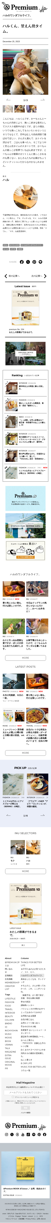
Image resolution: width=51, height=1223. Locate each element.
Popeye (18, 1216)
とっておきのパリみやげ (31, 1012)
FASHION (9, 1002)
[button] (8, 99)
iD (6, 1027)
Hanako (45, 1214)
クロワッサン (31, 1214)
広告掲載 (9, 979)
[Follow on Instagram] (6, 1134)
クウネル (11, 1216)
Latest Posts (26, 666)
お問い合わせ (41, 1219)
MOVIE (8, 1037)
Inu (6, 245)
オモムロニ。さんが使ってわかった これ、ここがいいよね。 (33, 988)
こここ (36, 1216)
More (25, 658)
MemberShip (12, 982)
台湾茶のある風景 (28, 1016)
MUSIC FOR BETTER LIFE (33, 1067)
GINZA (39, 1214)
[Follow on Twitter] (12, 1134)
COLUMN (15, 245)
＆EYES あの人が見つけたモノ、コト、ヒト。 (33, 970)
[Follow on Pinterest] (39, 1134)
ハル (6, 178)
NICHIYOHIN (11, 1030)
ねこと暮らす (26, 1060)
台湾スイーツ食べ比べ (30, 1023)
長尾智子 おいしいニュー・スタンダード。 (33, 1031)
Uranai (9, 1045)
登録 (25, 1108)
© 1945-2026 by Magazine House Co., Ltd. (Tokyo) (25, 1210)
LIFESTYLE (10, 998)
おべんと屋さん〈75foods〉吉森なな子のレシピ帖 (33, 1043)
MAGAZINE (10, 1052)
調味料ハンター (27, 1005)
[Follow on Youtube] (23, 1134)
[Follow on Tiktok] (28, 1134)
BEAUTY (9, 1016)
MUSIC (8, 1034)
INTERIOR (10, 1013)
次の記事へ (36, 276)
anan (4, 1214)
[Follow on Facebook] (44, 1134)
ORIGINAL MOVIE (10, 1063)
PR (6, 1068)
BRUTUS (10, 1214)
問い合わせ (9, 970)
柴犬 (20, 249)
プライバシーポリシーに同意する (27, 1097)
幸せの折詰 (25, 1001)
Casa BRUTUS (20, 1214)
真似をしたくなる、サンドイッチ (33, 980)
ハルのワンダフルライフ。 (17, 15)
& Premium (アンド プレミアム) (25, 8)
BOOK (8, 1041)
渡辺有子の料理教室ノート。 (33, 1036)
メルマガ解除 (25, 1113)
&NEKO (8, 1023)
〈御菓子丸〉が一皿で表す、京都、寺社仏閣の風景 (33, 996)
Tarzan (24, 1216)
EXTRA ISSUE (8, 1057)
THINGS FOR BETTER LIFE (31, 964)
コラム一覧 (25, 1070)
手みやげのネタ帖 (28, 1026)
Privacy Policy (31, 1219)
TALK (7, 1048)
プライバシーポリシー (28, 1101)
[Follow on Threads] (17, 1134)
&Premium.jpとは (12, 964)
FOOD (8, 1006)
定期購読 (9, 975)
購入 (23, 945)
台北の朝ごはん (27, 1019)
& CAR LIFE (26, 1063)
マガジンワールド (11, 1219)
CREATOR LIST (10, 987)
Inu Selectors (25, 833)
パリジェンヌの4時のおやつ (33, 1009)
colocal (30, 1216)
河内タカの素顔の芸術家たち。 (32, 1054)
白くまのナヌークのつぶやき (33, 1049)
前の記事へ (14, 276)
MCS (41, 1216)
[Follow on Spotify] (33, 1134)
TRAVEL (9, 1009)
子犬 (13, 249)
